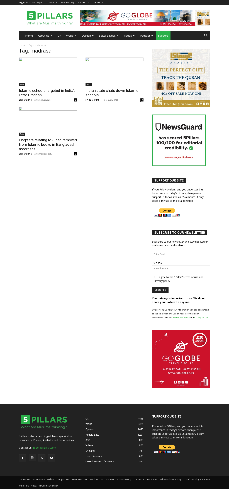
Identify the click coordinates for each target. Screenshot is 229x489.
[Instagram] (195, 2)
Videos (127, 35)
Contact (110, 479)
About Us (43, 35)
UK (59, 35)
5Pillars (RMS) (93, 99)
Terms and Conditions (145, 479)
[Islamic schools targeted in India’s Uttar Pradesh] (48, 72)
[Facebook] (189, 2)
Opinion (86, 35)
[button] (205, 36)
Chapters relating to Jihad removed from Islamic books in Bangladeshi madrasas (48, 144)
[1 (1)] (181, 387)
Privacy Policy (201, 317)
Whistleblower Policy (170, 479)
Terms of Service (181, 317)
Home (29, 35)
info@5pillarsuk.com (44, 447)
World (70, 35)
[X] (201, 2)
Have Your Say (67, 2)
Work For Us (83, 2)
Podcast (145, 35)
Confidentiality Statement (197, 479)
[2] (145, 18)
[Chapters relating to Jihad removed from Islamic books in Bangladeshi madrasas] (48, 121)
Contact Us (98, 2)
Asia (22, 84)
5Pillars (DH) (25, 99)
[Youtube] (207, 2)
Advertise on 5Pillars (43, 479)
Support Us (63, 479)
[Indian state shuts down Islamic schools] (114, 72)
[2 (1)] (181, 106)
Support (163, 35)
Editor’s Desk (107, 35)
